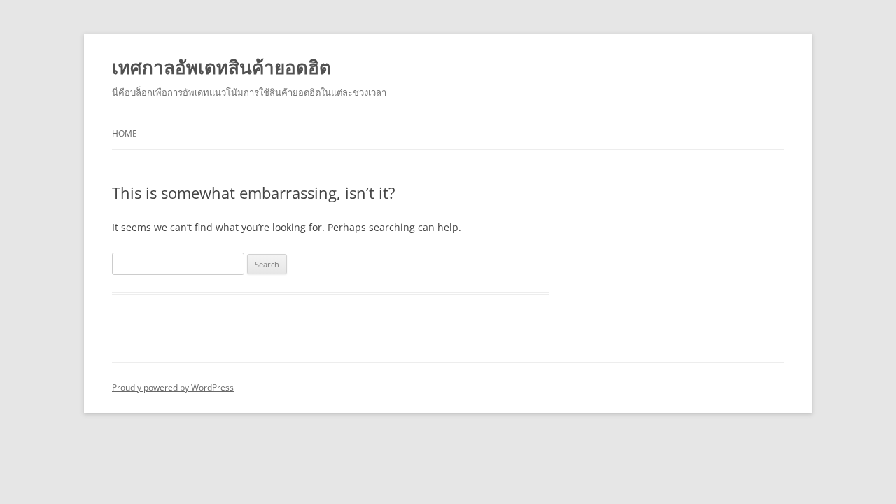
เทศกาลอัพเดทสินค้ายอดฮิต (221, 67)
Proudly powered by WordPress (173, 387)
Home (124, 133)
